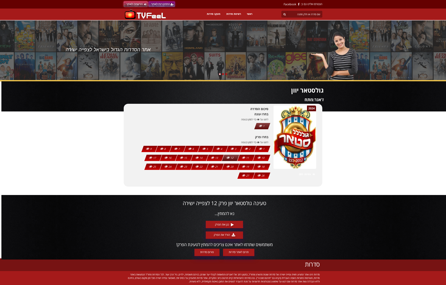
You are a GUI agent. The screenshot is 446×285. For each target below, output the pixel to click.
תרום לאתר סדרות (239, 252)
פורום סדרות (207, 252)
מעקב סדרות (213, 14)
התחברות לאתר (160, 4)
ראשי (249, 14)
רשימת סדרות (233, 14)
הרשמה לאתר (134, 4)
